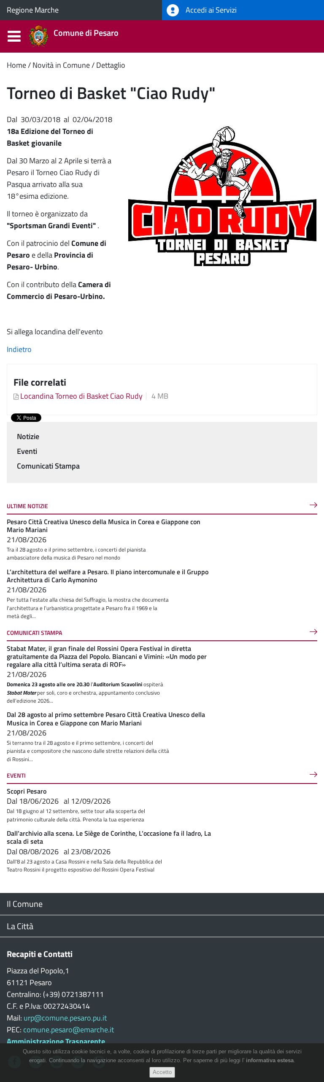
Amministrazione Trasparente (56, 1041)
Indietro (19, 349)
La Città (20, 926)
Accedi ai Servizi (210, 10)
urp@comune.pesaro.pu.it (65, 1017)
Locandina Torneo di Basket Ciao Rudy (81, 396)
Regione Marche (33, 10)
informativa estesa (270, 1060)
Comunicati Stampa (48, 466)
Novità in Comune (61, 65)
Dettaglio (110, 65)
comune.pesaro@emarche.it (68, 1029)
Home (16, 65)
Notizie (28, 436)
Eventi (27, 451)
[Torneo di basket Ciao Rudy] (222, 195)
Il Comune (25, 903)
